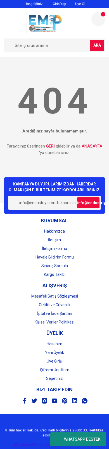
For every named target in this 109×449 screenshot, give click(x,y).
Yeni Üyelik (54, 352)
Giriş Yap (59, 4)
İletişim (54, 240)
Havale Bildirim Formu (54, 257)
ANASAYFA (92, 146)
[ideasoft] (25, 445)
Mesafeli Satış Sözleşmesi (54, 296)
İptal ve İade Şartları (54, 313)
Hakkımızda (54, 231)
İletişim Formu (54, 248)
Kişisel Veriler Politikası (54, 322)
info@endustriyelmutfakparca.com (88, 203)
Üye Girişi (55, 361)
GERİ (50, 146)
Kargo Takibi (54, 274)
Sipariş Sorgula (54, 266)
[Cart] (98, 19)
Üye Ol (79, 4)
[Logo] (45, 23)
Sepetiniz (54, 378)
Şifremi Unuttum (54, 370)
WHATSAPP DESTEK (82, 439)
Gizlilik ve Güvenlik (54, 305)
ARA (97, 45)
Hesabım (54, 344)
